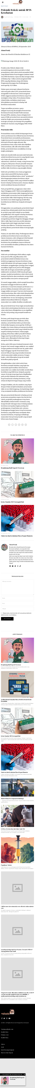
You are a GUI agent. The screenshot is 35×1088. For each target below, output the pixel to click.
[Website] (20, 566)
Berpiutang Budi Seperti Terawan (12, 468)
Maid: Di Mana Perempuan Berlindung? (12, 798)
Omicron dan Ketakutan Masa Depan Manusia (17, 536)
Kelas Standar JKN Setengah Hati (12, 502)
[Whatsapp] (22, 425)
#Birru (3, 1044)
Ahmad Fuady (13, 545)
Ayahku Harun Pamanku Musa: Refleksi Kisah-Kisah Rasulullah (16, 700)
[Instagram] (18, 566)
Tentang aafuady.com (7, 1029)
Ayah (2, 1047)
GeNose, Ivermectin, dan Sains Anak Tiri (13, 829)
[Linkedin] (19, 425)
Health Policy (4, 6)
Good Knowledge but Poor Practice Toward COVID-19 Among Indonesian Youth (16, 950)
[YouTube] (12, 566)
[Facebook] (9, 425)
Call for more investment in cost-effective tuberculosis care (17, 907)
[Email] (26, 425)
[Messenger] (12, 425)
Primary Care (5, 1035)
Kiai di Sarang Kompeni (7, 1050)
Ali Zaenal (26, 1022)
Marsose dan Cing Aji (7, 1053)
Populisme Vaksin (6, 865)
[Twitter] (16, 425)
